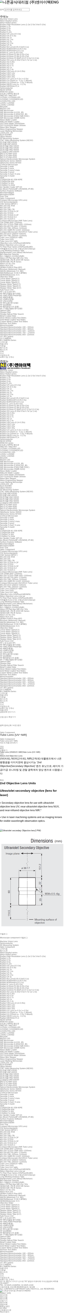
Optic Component (7, 198)
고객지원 (3, 342)
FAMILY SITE (5, 1293)
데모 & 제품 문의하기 (9, 743)
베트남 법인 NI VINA (5, 1307)
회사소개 (3, 348)
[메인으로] (15, 365)
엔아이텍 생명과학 (3, 1303)
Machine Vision (6, 370)
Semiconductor (6, 88)
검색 (2, 9)
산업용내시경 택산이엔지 (5, 1311)
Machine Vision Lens (9, 19)
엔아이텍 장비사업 (3, 1296)
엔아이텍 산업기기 (3, 1300)
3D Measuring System (9, 138)
